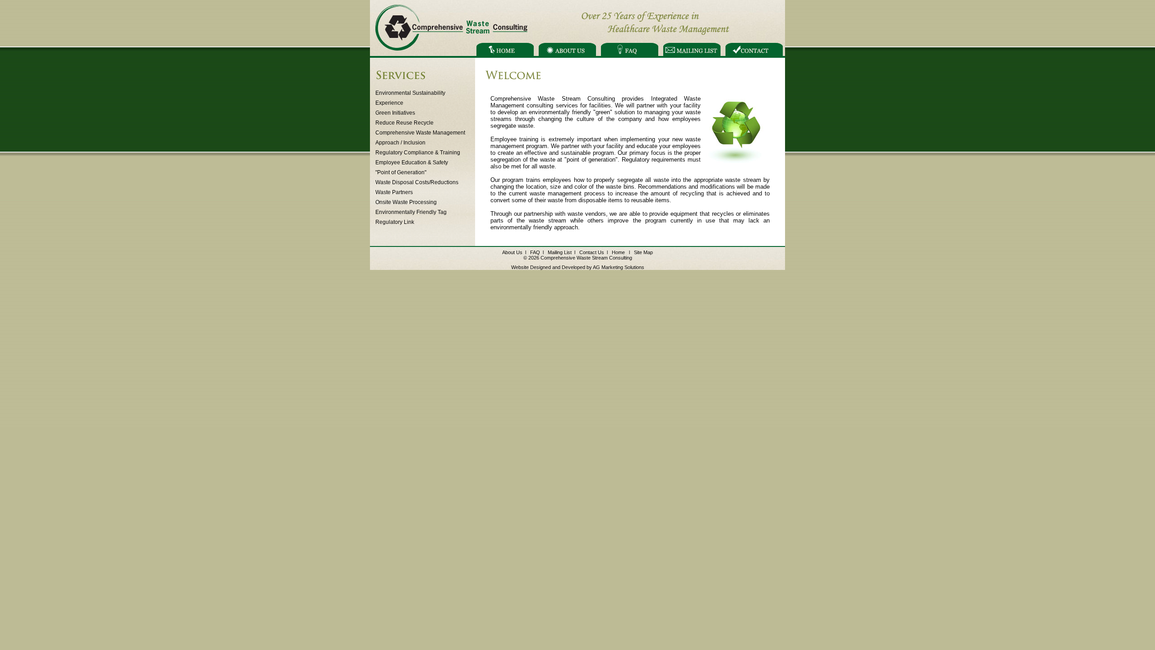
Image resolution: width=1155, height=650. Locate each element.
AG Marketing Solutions (618, 267)
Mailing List (560, 252)
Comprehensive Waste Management (420, 133)
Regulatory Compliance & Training (417, 152)
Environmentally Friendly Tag (411, 212)
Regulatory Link (394, 222)
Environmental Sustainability (410, 93)
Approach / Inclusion (400, 142)
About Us (512, 252)
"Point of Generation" (400, 172)
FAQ (535, 252)
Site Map (643, 252)
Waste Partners (394, 192)
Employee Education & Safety (411, 162)
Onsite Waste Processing (406, 202)
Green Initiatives (395, 113)
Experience (389, 103)
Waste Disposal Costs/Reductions (416, 182)
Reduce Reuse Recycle (404, 123)
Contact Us (591, 252)
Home (618, 252)
